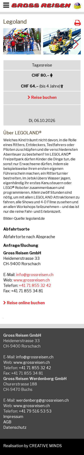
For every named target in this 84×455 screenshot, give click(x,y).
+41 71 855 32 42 (35, 285)
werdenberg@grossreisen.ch (42, 400)
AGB (7, 422)
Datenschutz (14, 427)
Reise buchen (43, 97)
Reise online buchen (25, 303)
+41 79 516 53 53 (35, 411)
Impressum (13, 416)
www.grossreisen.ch (31, 280)
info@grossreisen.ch (34, 274)
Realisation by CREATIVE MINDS (32, 446)
